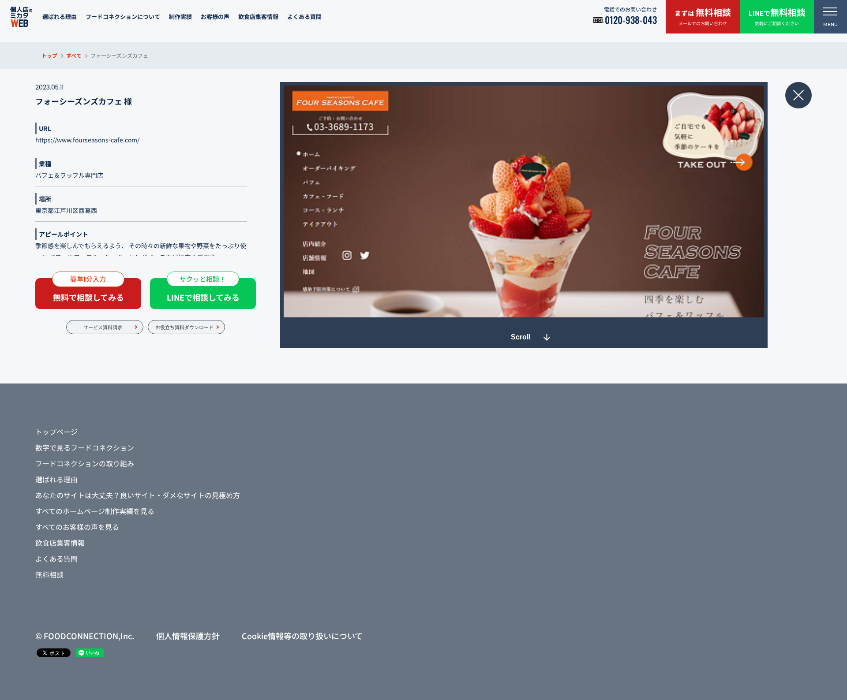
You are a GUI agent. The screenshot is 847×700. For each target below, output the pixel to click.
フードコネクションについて (123, 16)
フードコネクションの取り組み (84, 463)
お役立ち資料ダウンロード (184, 327)
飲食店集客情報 (258, 16)
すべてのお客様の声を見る (77, 526)
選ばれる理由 (59, 16)
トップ (49, 55)
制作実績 (180, 16)
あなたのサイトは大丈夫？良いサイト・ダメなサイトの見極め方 (137, 495)
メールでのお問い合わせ (703, 16)
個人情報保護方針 (188, 635)
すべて (74, 55)
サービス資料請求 (102, 327)
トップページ (56, 431)
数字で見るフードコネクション (84, 447)
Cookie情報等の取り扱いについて (302, 635)
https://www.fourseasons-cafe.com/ (87, 139)
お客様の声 (215, 16)
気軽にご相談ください (777, 16)
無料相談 (49, 574)
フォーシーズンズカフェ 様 (83, 101)
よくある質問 (304, 16)
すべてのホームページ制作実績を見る (94, 511)
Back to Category (798, 95)
